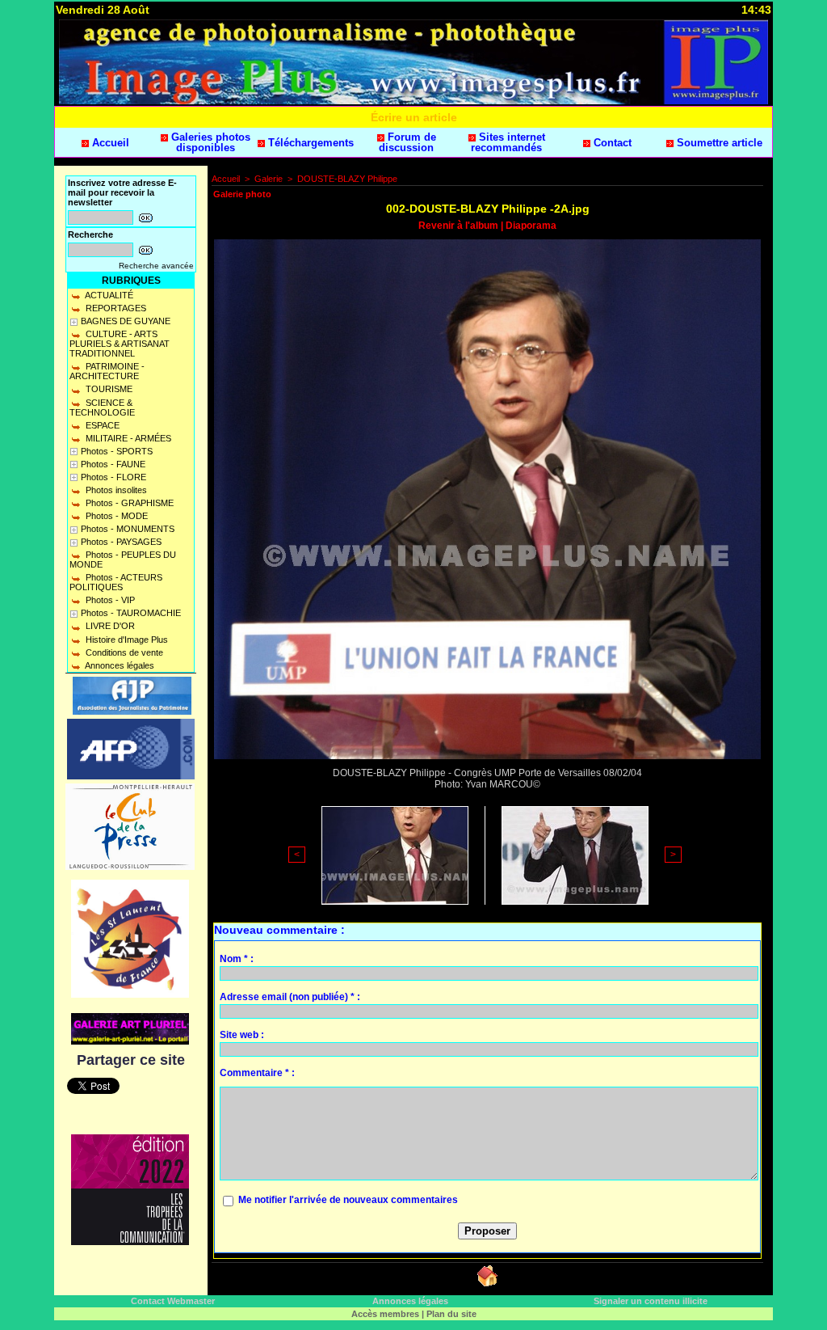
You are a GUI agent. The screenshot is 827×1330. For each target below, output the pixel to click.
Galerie (268, 179)
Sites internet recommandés (508, 142)
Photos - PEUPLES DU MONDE (122, 559)
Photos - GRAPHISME (128, 503)
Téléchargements (309, 143)
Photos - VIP (109, 600)
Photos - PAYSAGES (121, 542)
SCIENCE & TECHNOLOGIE (102, 407)
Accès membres (385, 1314)
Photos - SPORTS (117, 451)
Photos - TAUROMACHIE (131, 613)
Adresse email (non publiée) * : (290, 997)
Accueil (109, 143)
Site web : (242, 1035)
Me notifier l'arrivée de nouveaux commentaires (348, 1199)
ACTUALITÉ (108, 295)
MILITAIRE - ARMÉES (127, 438)
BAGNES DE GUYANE (125, 321)
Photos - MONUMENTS (127, 529)
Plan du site (451, 1314)
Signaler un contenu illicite (650, 1301)
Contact (611, 143)
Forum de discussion (407, 142)
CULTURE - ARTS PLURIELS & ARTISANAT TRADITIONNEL (119, 343)
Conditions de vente (123, 652)
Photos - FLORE (113, 477)
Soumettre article (718, 143)
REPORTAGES (114, 308)
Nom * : (237, 959)
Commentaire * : (257, 1073)
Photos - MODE (115, 516)
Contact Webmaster (173, 1301)
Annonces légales (118, 665)
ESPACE (101, 425)
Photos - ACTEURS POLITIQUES (115, 582)
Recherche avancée (156, 265)
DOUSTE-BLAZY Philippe (347, 179)
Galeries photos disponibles (209, 142)
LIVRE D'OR (109, 626)
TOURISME (107, 389)
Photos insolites (115, 490)
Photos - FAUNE (113, 464)
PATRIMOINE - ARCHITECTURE (107, 371)
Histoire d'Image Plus (125, 639)
